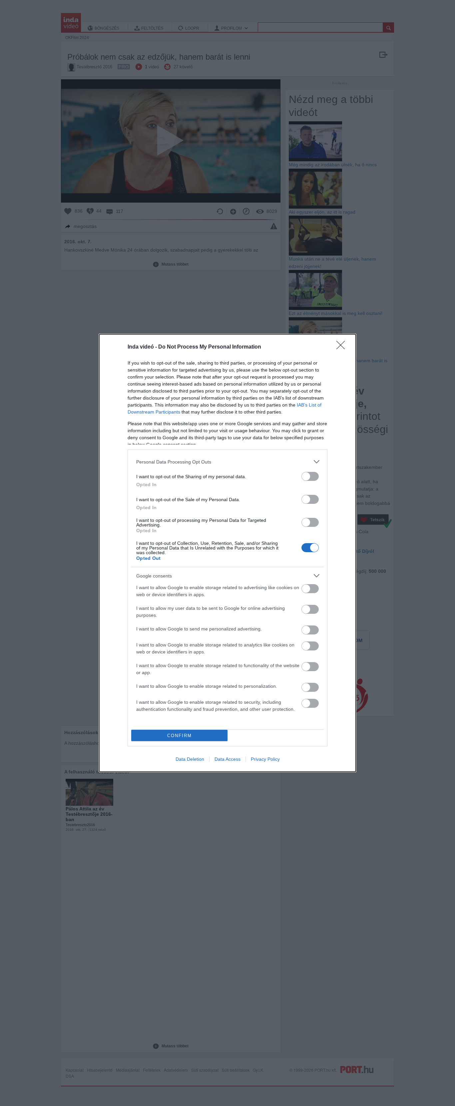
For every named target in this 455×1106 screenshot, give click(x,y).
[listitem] (227, 461)
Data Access (227, 759)
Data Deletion (190, 759)
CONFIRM (179, 735)
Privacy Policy (265, 759)
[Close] (342, 347)
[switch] (310, 476)
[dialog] (227, 553)
